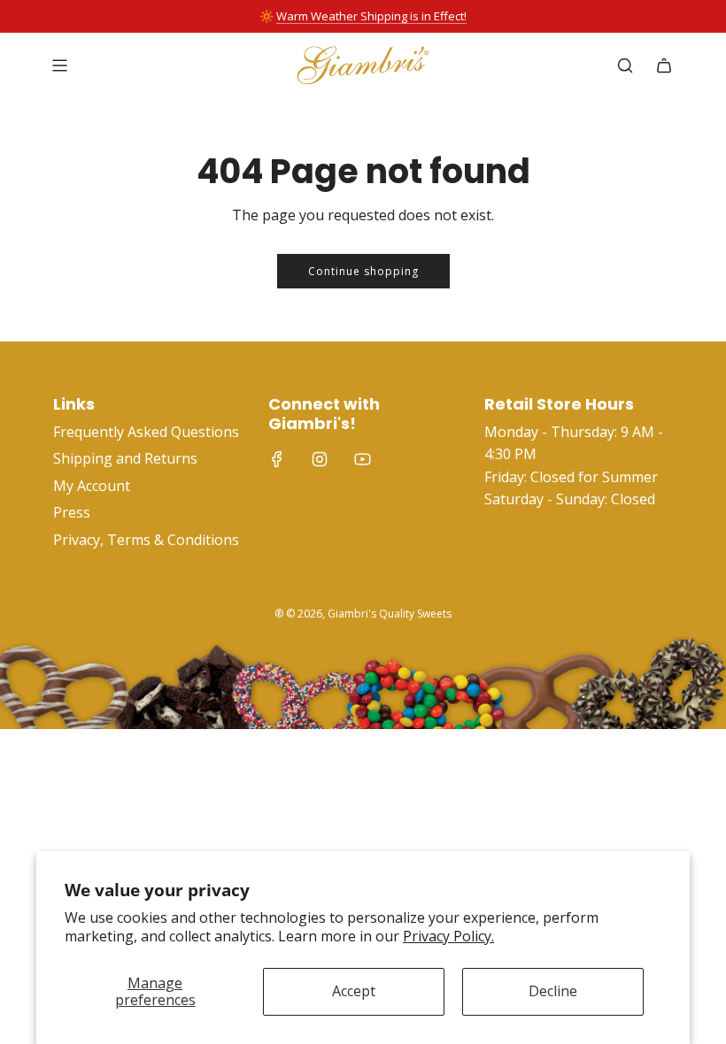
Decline (553, 991)
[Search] (625, 65)
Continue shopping (363, 271)
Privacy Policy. (448, 936)
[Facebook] (277, 459)
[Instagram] (319, 459)
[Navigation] (59, 65)
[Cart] (664, 65)
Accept (353, 991)
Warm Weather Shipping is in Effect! (371, 16)
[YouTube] (362, 459)
